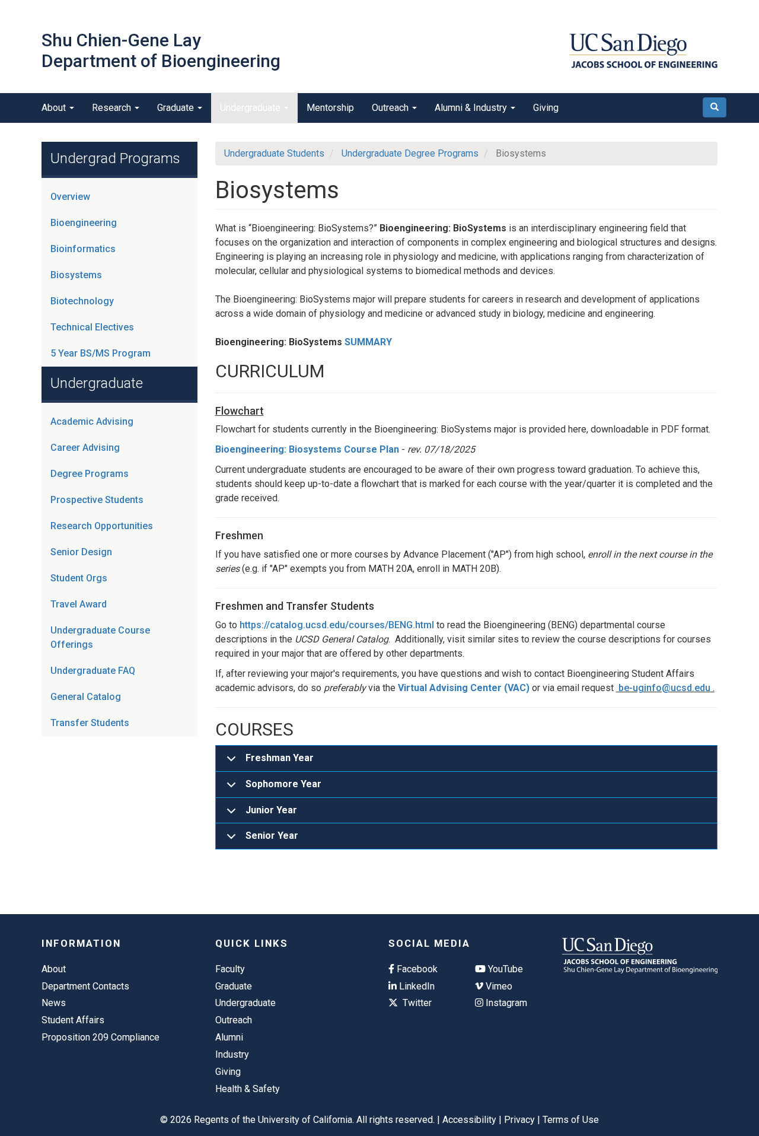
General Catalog (85, 696)
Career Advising (85, 447)
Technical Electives (92, 327)
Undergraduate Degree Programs (410, 153)
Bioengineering (83, 222)
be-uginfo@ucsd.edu (663, 687)
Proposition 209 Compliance (101, 1037)
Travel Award (78, 604)
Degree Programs (89, 473)
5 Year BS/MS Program (100, 353)
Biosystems (76, 275)
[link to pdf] (400, 449)
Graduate (176, 107)
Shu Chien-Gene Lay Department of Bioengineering (161, 50)
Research (112, 107)
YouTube (504, 969)
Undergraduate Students (274, 153)
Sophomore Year (283, 784)
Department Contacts (85, 986)
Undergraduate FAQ (92, 670)
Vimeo (497, 986)
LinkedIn (416, 986)
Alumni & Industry (472, 107)
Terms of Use (571, 1119)
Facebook (416, 969)
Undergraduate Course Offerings (100, 637)
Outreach (391, 107)
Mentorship (330, 107)
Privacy (519, 1119)
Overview (70, 196)
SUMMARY (368, 342)
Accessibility (469, 1119)
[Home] (643, 50)
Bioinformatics (83, 248)
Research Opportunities (101, 526)
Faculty (230, 969)
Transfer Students (89, 722)
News (54, 1002)
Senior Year (271, 835)
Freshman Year (279, 757)
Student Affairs (73, 1020)
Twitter (416, 1002)
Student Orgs (78, 578)
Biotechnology (82, 301)
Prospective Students (96, 499)
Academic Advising (91, 421)
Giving (546, 107)
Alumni (229, 1037)
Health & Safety (247, 1088)
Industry (232, 1054)
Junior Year (271, 810)
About (55, 107)
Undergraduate (251, 107)
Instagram (505, 1002)
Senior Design (81, 552)
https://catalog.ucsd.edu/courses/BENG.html (337, 625)
